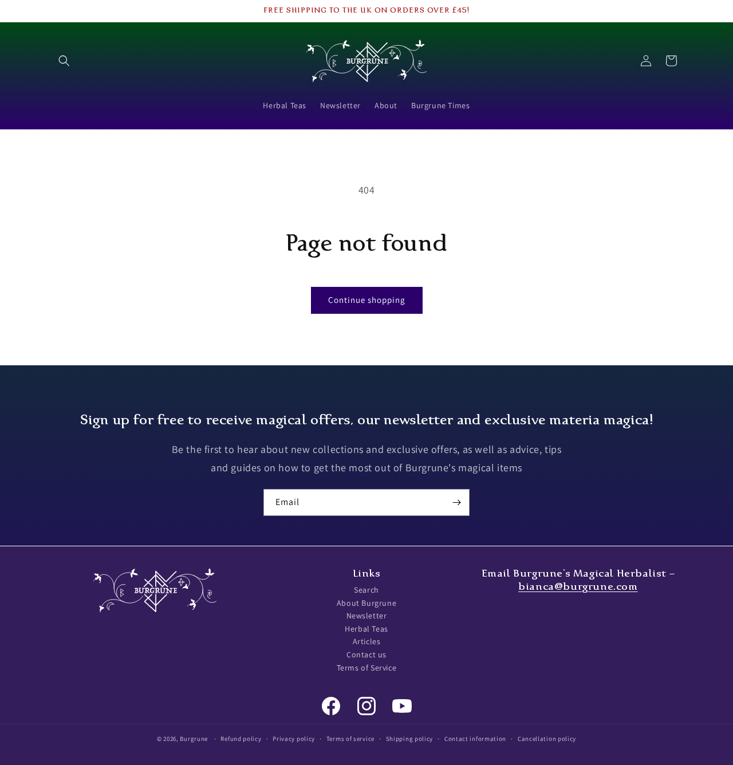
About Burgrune (366, 603)
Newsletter (366, 616)
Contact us (366, 654)
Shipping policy (410, 738)
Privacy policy (294, 738)
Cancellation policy (547, 738)
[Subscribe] (456, 502)
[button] (64, 60)
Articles (367, 642)
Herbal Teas (366, 629)
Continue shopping (366, 299)
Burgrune (194, 739)
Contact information (475, 738)
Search (366, 590)
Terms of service (350, 738)
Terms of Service (367, 668)
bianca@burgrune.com (577, 586)
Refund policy (240, 738)
